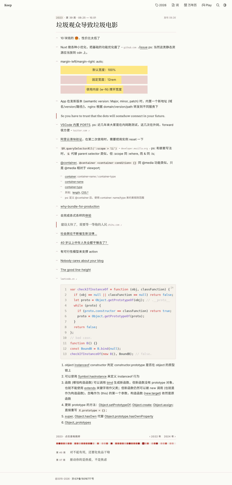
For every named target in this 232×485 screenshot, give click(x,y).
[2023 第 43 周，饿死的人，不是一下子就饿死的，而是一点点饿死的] (152, 444)
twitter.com (80, 130)
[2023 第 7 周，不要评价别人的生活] (71, 444)
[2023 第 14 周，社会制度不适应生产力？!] (87, 444)
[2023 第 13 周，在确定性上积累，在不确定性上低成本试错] (84, 444)
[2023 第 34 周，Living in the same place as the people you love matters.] (132, 444)
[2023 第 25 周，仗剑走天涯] (112, 444)
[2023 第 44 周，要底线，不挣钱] (155, 444)
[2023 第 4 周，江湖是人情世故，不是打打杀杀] (64, 444)
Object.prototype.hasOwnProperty (129, 416)
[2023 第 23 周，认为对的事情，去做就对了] (107, 444)
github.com (130, 47)
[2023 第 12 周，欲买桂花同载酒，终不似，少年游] (82, 444)
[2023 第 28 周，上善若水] (118, 444)
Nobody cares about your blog (82, 260)
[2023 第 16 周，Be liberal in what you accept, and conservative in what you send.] (91, 444)
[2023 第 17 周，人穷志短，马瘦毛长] (93, 444)
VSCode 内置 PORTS (75, 125)
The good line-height (76, 270)
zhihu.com (113, 225)
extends (90, 388)
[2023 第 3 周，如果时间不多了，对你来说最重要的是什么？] (62, 444)
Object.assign (163, 405)
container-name (74, 181)
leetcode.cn (67, 279)
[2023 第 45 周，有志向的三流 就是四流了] (157, 444)
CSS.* (84, 192)
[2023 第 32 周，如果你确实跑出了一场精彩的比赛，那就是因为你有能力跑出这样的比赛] (128, 444)
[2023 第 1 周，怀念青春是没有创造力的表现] (57, 444)
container (70, 176)
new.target (152, 393)
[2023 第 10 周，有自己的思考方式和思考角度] (78, 444)
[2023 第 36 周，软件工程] (137, 444)
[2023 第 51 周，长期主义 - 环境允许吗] (170, 444)
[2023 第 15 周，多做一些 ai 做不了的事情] (89, 444)
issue (144, 47)
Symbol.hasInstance (92, 376)
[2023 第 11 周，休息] (80, 444)
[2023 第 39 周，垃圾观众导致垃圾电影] (143, 444)
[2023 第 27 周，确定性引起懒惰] (116, 444)
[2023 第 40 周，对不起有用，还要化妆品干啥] (146, 444)
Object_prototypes (78, 422)
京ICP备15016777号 (83, 478)
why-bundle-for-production (80, 206)
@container (68, 163)
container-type (73, 186)
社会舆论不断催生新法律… (79, 233)
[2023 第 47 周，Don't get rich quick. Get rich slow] (161, 444)
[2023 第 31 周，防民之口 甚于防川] (125, 444)
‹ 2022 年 (155, 436)
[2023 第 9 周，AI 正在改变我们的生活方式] (75, 444)
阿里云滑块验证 (71, 139)
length (76, 192)
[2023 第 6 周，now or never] (69, 444)
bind (110, 382)
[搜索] (218, 5)
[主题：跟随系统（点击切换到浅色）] (225, 5)
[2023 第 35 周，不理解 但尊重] (134, 444)
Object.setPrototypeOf (114, 405)
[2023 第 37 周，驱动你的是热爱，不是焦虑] (139, 444)
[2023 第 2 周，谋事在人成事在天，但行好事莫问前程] (60, 444)
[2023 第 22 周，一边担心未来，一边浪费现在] (105, 444)
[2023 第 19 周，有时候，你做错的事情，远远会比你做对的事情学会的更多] (98, 444)
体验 (88, 215)
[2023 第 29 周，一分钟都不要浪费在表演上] (121, 444)
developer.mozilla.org (134, 148)
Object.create (141, 405)
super (69, 416)
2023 (59, 17)
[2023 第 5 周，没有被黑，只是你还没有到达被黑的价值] (66, 444)
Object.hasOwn (86, 416)
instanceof (81, 365)
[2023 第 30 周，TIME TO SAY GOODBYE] (123, 444)
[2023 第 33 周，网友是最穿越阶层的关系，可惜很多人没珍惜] (130, 444)
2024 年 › (170, 436)
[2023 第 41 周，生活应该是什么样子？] (148, 444)
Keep (8, 5)
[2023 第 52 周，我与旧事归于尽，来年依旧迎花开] (173, 444)
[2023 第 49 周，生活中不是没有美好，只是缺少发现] (166, 444)
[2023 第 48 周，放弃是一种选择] (164, 444)
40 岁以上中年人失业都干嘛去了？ (84, 242)
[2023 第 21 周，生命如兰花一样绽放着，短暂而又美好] (102, 444)
